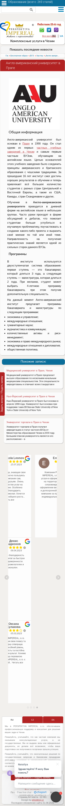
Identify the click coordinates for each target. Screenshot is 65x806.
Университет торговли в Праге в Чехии (27, 422)
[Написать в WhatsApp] (41, 29)
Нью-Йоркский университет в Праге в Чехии (30, 396)
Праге (26, 143)
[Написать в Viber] (56, 29)
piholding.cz (38, 800)
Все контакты (49, 36)
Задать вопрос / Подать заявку (32, 777)
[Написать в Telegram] (49, 29)
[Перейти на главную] (20, 30)
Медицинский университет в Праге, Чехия (29, 370)
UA (61, 36)
